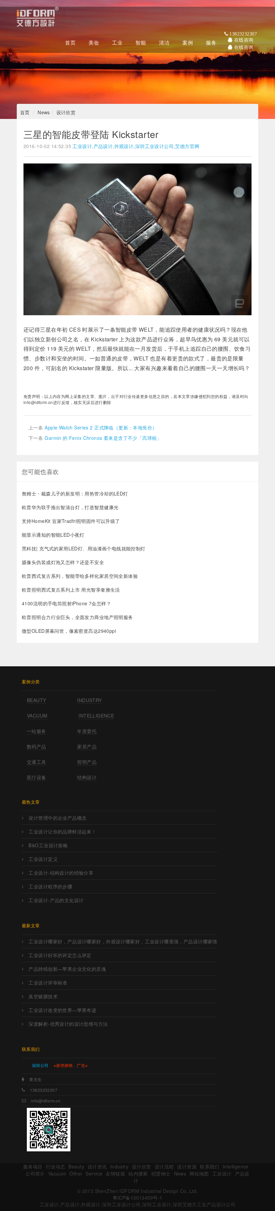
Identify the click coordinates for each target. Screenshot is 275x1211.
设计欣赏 (66, 112)
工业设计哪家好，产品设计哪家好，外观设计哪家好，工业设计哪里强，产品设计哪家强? (123, 941)
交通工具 (36, 761)
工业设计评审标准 (48, 982)
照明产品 (87, 761)
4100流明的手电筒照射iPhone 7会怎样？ (66, 603)
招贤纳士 (161, 1173)
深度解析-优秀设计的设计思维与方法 (68, 1023)
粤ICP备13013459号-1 (138, 1197)
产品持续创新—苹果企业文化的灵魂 (67, 968)
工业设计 (222, 1173)
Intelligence (96, 715)
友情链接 (115, 1173)
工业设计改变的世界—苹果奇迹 (62, 1010)
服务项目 (33, 1166)
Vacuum (37, 715)
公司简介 (35, 1173)
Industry (89, 700)
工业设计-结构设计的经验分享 (61, 872)
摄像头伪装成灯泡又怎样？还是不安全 (63, 562)
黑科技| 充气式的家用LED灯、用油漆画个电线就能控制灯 (84, 548)
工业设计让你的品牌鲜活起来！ (62, 831)
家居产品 (87, 746)
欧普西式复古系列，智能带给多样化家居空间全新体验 (80, 576)
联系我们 (209, 1166)
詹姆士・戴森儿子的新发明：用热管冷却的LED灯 (75, 493)
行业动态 (55, 1166)
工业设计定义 (43, 859)
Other (75, 1173)
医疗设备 (36, 777)
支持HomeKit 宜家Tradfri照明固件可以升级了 (71, 521)
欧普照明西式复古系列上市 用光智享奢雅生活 (71, 589)
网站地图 (199, 1173)
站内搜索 (138, 1173)
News (44, 112)
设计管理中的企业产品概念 (58, 817)
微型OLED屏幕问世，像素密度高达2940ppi (69, 630)
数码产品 (36, 746)
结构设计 (87, 777)
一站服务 (36, 731)
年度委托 (87, 731)
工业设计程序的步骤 (50, 886)
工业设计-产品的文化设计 (56, 900)
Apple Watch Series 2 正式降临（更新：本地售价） (101, 427)
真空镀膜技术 (43, 996)
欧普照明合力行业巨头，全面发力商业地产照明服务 (77, 617)
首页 (25, 112)
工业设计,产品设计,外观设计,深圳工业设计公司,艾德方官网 (135, 146)
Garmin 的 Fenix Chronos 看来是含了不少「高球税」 (103, 437)
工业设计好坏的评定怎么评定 (60, 955)
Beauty (36, 700)
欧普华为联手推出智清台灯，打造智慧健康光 (70, 507)
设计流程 (164, 1166)
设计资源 (187, 1166)
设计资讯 (97, 1166)
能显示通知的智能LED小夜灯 (53, 534)
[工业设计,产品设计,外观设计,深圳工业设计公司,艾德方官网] (38, 18)
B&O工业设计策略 (48, 845)
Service (94, 1173)
